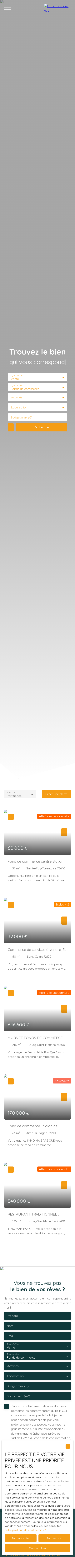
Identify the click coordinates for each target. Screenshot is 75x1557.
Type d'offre (16, 375)
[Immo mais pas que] (57, 7)
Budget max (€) (21, 417)
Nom (10, 1326)
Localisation (19, 407)
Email (10, 1336)
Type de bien (17, 385)
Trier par (11, 792)
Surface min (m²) (18, 1396)
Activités (16, 397)
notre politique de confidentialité (25, 1530)
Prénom (12, 1316)
